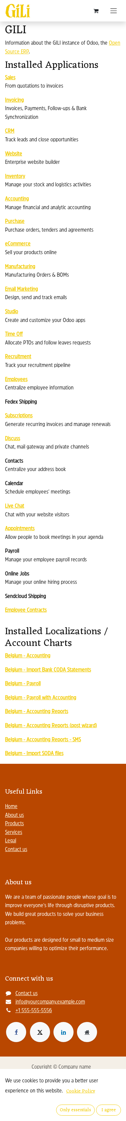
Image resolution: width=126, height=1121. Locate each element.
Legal (10, 841)
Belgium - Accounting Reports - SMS (43, 740)
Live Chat (14, 506)
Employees (16, 379)
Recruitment (18, 357)
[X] (40, 1032)
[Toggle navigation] (113, 10)
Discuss (12, 438)
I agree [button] (108, 1110)
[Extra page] (87, 1032)
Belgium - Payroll (23, 684)
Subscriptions (19, 416)
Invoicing (14, 100)
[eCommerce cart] (96, 11)
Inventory (15, 176)
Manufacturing (20, 267)
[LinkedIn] (63, 1032)
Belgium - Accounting (27, 656)
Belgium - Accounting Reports (36, 711)
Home (11, 806)
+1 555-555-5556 (33, 1011)
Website (13, 154)
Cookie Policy (80, 1091)
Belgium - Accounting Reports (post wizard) (51, 726)
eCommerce (18, 244)
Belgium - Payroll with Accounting (40, 698)
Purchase (15, 221)
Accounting (17, 199)
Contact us (16, 849)
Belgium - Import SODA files (34, 753)
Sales (10, 78)
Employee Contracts (26, 610)
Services (13, 832)
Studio (11, 312)
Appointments (20, 528)
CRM (9, 131)
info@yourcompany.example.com (50, 1002)
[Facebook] (16, 1032)
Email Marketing (21, 289)
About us (14, 815)
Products (14, 824)
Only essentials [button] (75, 1110)
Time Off (14, 334)
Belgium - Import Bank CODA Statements (48, 670)
